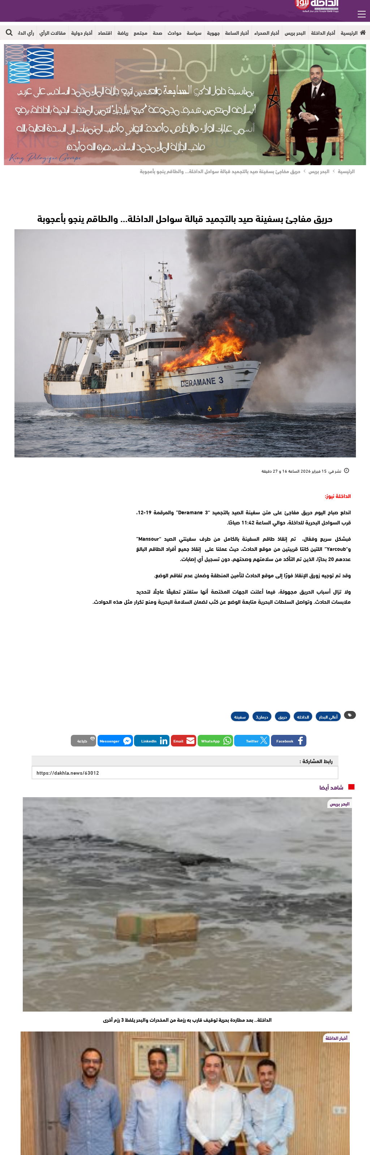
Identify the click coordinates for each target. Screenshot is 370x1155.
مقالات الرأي (52, 32)
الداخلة (303, 716)
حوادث (174, 32)
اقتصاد (105, 32)
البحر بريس (295, 32)
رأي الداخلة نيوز (18, 32)
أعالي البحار (328, 716)
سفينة (240, 716)
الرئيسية (349, 32)
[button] (288, 740)
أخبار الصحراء (266, 32)
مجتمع (140, 32)
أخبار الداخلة (323, 32)
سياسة (194, 32)
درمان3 (262, 716)
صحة (157, 32)
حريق (282, 716)
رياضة (122, 32)
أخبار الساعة (237, 32)
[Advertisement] (71, 535)
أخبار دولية (81, 32)
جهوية (213, 32)
